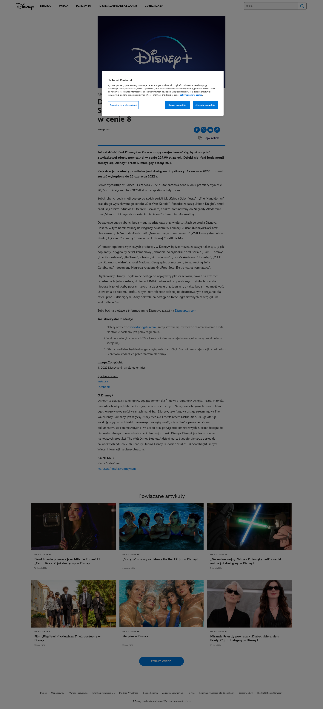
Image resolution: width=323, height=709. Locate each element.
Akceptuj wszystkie (205, 105)
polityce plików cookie (191, 95)
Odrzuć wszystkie (177, 105)
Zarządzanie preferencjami (123, 105)
